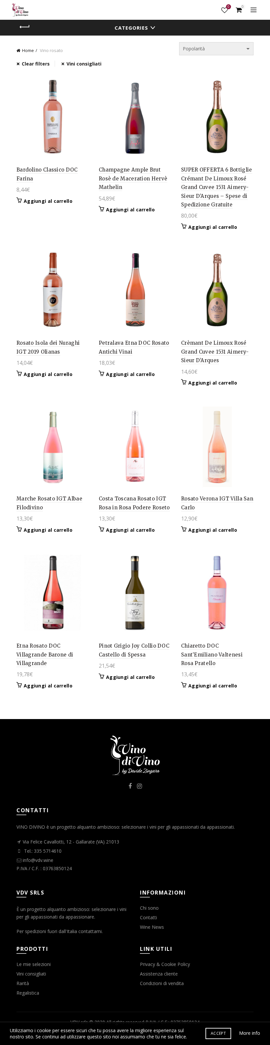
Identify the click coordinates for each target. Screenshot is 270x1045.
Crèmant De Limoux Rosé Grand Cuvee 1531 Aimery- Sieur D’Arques (215, 351)
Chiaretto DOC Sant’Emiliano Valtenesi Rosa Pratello (212, 654)
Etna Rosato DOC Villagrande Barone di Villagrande (44, 654)
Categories (131, 27)
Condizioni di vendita (162, 983)
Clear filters (36, 64)
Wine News (152, 927)
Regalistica (27, 993)
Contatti (148, 917)
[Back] (24, 27)
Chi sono (149, 908)
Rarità (22, 983)
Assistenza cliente (159, 974)
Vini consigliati (84, 64)
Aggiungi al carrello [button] (48, 201)
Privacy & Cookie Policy (165, 964)
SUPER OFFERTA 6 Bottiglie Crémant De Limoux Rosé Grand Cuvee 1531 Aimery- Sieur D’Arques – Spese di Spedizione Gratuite (216, 187)
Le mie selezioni (33, 964)
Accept (218, 1033)
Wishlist (229, 7)
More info (249, 1033)
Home (28, 50)
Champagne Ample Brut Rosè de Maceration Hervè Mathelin (133, 178)
